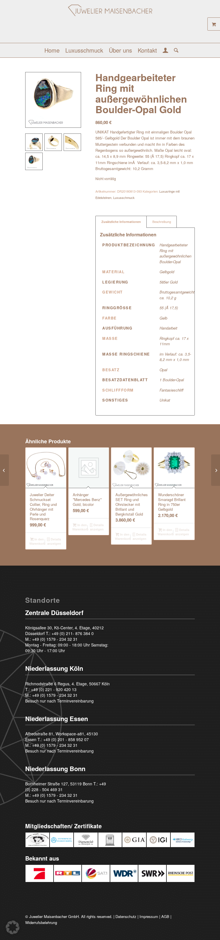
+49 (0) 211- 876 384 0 (73, 633)
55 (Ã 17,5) (169, 307)
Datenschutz (125, 916)
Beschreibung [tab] (161, 221)
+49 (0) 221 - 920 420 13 (53, 689)
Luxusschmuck (124, 197)
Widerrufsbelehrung (41, 922)
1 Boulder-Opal (172, 379)
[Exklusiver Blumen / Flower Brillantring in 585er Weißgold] (4, 470)
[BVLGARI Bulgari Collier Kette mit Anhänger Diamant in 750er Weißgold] (215, 470)
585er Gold (169, 282)
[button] (12, 927)
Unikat (165, 400)
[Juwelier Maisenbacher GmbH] (110, 23)
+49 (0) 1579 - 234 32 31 (55, 639)
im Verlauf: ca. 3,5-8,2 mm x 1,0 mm (175, 356)
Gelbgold (167, 271)
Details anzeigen (54, 541)
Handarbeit (168, 328)
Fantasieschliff (171, 390)
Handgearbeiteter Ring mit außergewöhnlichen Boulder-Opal (175, 253)
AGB (165, 916)
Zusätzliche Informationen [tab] (121, 221)
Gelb (163, 318)
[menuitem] (52, 50)
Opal (163, 369)
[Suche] (174, 50)
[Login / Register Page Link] (165, 51)
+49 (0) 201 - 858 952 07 (66, 739)
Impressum (149, 916)
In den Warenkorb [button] (37, 541)
